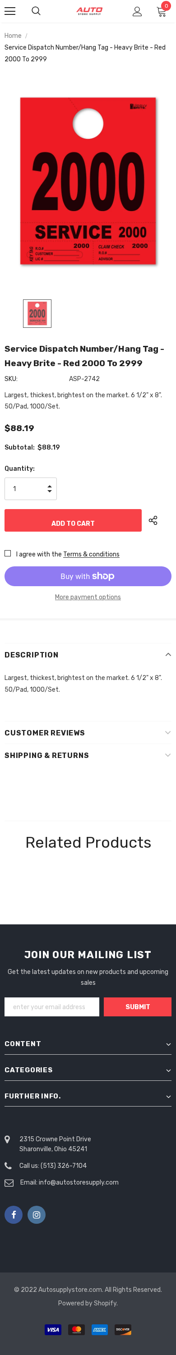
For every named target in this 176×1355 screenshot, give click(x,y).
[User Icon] (137, 11)
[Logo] (89, 11)
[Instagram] (37, 1215)
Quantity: (20, 469)
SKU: (11, 379)
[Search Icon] (45, 11)
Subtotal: (20, 447)
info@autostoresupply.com (79, 1182)
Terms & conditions (91, 554)
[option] (88, 181)
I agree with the (39, 554)
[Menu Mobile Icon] (10, 11)
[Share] (159, 520)
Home (13, 36)
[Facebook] (14, 1215)
